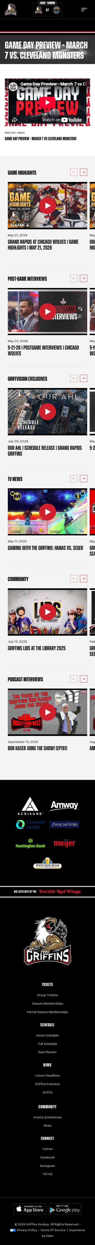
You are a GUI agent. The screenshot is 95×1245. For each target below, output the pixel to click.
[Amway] (64, 806)
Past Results (47, 1052)
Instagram (47, 1166)
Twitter (47, 1149)
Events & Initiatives (48, 1117)
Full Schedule (47, 1044)
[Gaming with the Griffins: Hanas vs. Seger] (47, 512)
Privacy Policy (27, 1230)
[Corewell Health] (30, 824)
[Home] (11, 10)
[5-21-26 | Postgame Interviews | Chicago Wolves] (47, 311)
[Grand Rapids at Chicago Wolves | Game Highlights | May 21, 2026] (47, 205)
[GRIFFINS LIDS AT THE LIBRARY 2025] (47, 612)
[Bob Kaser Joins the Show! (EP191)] (47, 712)
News (48, 1125)
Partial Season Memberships (47, 1012)
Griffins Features (47, 1084)
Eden (49, 1236)
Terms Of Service (52, 1230)
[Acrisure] (30, 806)
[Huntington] (30, 843)
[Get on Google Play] (65, 1208)
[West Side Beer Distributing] (47, 863)
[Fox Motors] (64, 824)
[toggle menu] (84, 10)
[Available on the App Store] (30, 1208)
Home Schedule (47, 1035)
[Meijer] (64, 843)
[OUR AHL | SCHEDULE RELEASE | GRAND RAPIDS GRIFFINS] (47, 411)
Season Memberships (47, 1003)
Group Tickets (47, 995)
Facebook (47, 1157)
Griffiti (48, 1092)
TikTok (47, 1174)
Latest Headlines (47, 1075)
